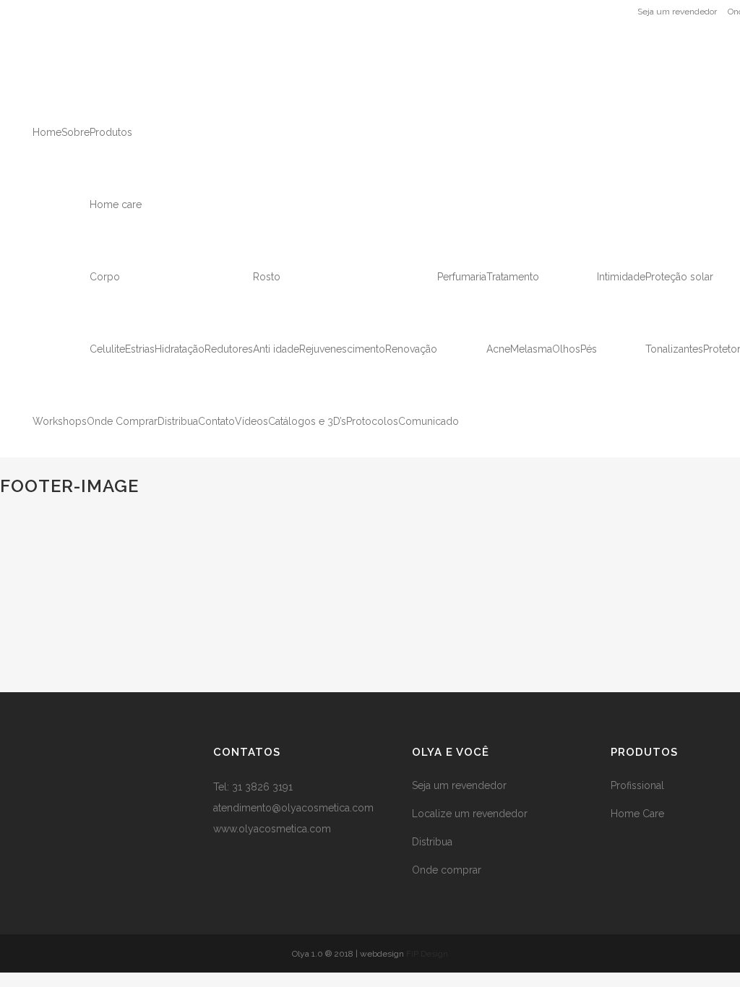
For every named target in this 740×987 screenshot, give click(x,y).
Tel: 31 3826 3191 (253, 787)
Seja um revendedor (677, 12)
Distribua (432, 842)
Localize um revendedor (470, 813)
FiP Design (427, 954)
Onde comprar (446, 870)
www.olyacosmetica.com (272, 829)
